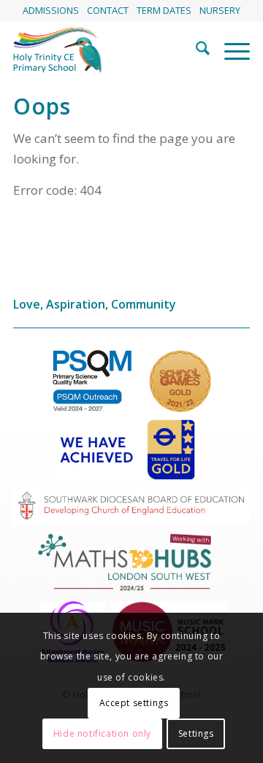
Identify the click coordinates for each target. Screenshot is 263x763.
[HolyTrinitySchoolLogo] (107, 50)
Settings (196, 733)
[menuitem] (50, 11)
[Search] (195, 50)
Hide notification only (102, 733)
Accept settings (134, 703)
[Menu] (230, 50)
